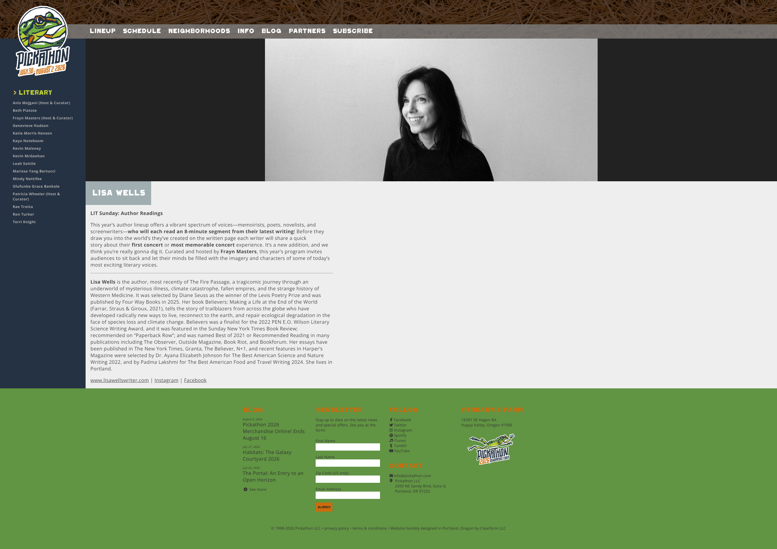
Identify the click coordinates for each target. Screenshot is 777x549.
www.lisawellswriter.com (119, 380)
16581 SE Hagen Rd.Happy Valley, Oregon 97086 (486, 422)
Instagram (166, 380)
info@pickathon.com (412, 475)
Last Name (325, 456)
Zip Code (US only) (332, 473)
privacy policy (336, 528)
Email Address (328, 489)
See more (257, 489)
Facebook (195, 380)
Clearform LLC (493, 528)
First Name (325, 440)
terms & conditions (369, 528)
